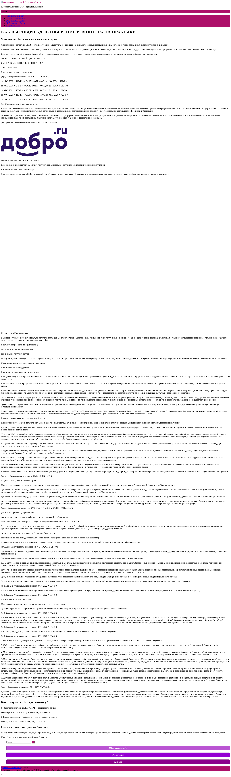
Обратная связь (13, 25)
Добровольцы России (32, 2)
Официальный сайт (15, 16)
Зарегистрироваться (15, 18)
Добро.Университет (15, 21)
